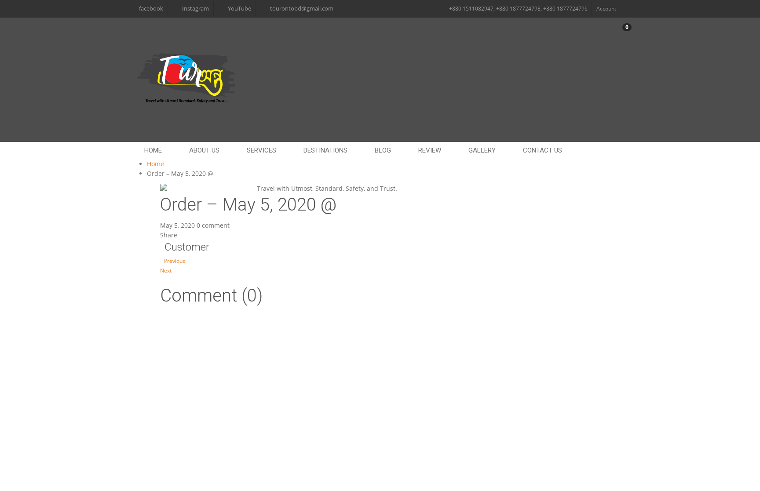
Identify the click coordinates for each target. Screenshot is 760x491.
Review (429, 150)
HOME (153, 150)
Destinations (325, 150)
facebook (151, 8)
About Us (204, 150)
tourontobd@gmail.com (301, 8)
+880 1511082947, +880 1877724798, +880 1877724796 (518, 8)
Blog (383, 150)
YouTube (239, 8)
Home (155, 164)
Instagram (195, 8)
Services (261, 150)
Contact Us (542, 150)
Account (606, 8)
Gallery (482, 150)
